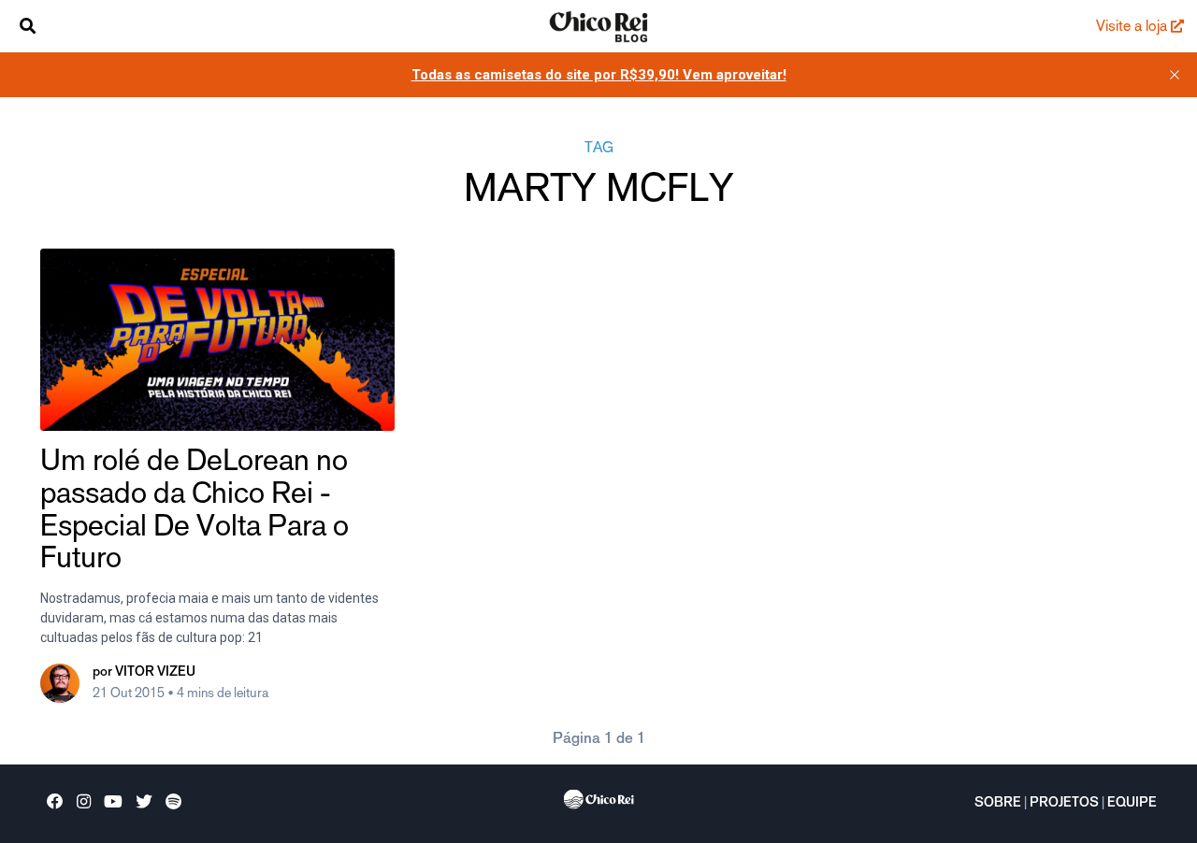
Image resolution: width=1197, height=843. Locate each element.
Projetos (1064, 803)
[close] (1175, 75)
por (144, 672)
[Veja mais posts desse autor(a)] (59, 683)
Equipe (1132, 803)
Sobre (997, 803)
